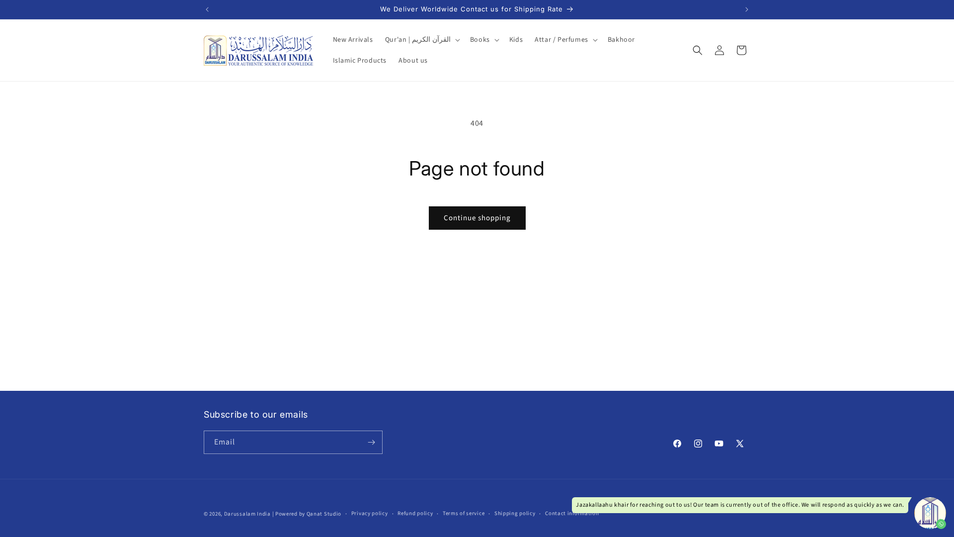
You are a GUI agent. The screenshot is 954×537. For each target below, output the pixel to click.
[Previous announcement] (207, 9)
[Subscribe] (371, 442)
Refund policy (415, 513)
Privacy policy (369, 513)
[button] (421, 39)
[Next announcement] (747, 9)
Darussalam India (247, 514)
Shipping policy (515, 513)
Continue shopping (477, 218)
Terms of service (463, 513)
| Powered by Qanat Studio (307, 514)
